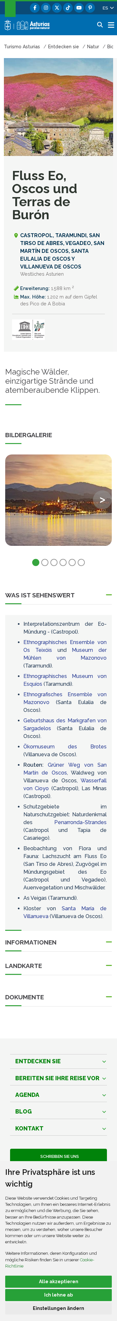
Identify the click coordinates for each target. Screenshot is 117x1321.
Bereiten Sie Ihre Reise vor (57, 1078)
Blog (23, 1111)
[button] (108, 7)
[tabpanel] (58, 504)
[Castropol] (58, 500)
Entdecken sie (38, 1061)
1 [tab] (35, 562)
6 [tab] (81, 562)
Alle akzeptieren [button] (58, 1281)
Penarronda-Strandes (80, 822)
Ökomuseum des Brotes (65, 747)
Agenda (27, 1094)
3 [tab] (54, 562)
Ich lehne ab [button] (58, 1295)
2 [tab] (44, 562)
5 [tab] (72, 562)
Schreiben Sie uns (58, 1156)
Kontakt (29, 1128)
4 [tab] (63, 562)
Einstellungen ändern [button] (58, 1308)
